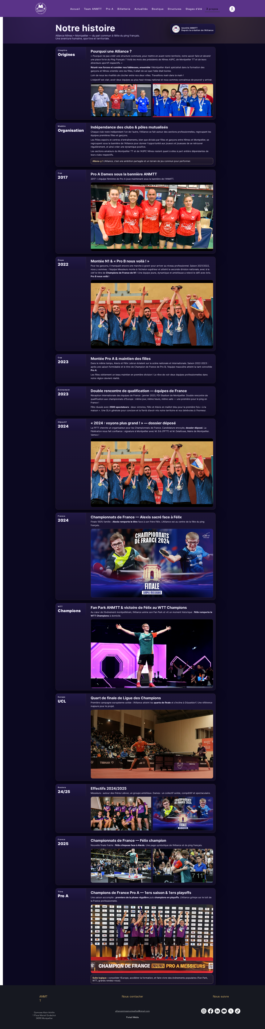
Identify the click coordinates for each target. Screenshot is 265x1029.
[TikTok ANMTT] (237, 1011)
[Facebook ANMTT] (210, 1011)
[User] (232, 9)
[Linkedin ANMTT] (217, 1011)
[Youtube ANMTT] (224, 1011)
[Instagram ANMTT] (203, 1011)
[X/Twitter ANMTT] (231, 1011)
